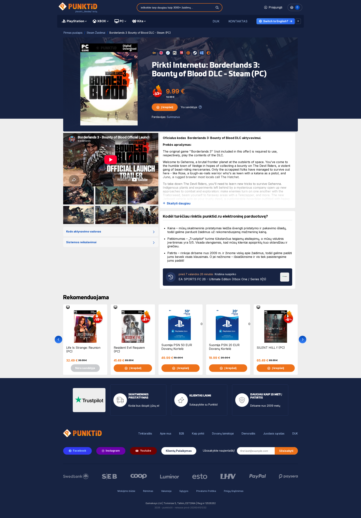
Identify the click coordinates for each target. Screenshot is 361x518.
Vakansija (166, 491)
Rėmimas (148, 491)
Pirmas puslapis (73, 32)
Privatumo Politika (206, 491)
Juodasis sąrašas (273, 433)
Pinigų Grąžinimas (233, 491)
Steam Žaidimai (96, 32)
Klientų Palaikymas (179, 450)
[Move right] (302, 339)
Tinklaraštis (145, 433)
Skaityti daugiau (178, 203)
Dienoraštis (248, 433)
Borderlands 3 (201, 151)
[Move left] (58, 339)
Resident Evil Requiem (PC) (129, 349)
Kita (140, 21)
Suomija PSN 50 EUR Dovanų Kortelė (176, 347)
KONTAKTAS (237, 21)
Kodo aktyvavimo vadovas (83, 231)
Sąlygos (183, 491)
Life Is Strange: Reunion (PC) (83, 349)
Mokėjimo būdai (126, 491)
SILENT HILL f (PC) (271, 347)
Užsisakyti (286, 450)
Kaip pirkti (198, 433)
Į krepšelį (167, 107)
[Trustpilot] (284, 276)
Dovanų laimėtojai (223, 433)
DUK (216, 21)
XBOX (101, 21)
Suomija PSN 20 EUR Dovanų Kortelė (224, 347)
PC (122, 21)
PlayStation (75, 21)
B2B (181, 433)
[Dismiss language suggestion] (298, 21)
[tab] (74, 21)
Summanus (173, 116)
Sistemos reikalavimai (81, 242)
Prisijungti (275, 7)
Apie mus (165, 433)
